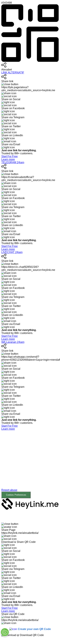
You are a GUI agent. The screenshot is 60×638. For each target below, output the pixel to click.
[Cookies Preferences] (5, 632)
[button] (30, 464)
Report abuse (9, 490)
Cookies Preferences (16, 495)
